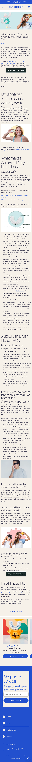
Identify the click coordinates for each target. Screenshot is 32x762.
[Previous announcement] (3, 2)
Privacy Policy (22, 755)
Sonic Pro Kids (15, 648)
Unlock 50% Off (16, 700)
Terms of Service (16, 758)
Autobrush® (13, 755)
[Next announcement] (29, 2)
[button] (2, 7)
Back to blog (17, 611)
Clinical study (20, 291)
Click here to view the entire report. (13, 200)
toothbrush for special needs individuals (15, 593)
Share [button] (2, 43)
